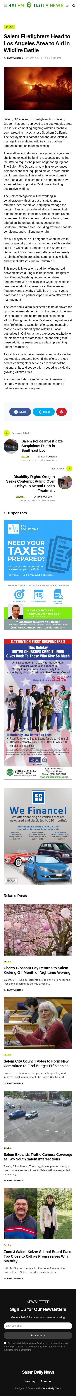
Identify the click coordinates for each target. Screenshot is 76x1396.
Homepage (30, 1381)
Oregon (20, 497)
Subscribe (36, 1335)
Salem (9, 27)
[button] (6, 5)
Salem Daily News (38, 1372)
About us (46, 1381)
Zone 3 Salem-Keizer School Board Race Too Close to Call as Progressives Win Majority (37, 1256)
